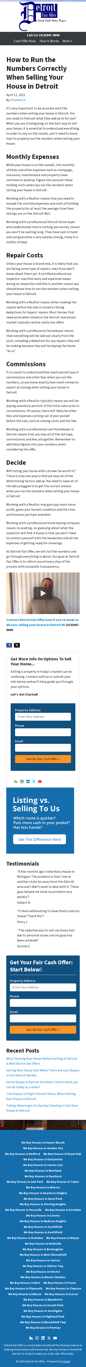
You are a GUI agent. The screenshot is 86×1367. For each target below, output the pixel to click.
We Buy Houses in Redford (22, 1154)
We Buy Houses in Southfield (43, 1227)
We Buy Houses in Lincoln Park (43, 1305)
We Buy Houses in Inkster (43, 1272)
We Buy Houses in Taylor (63, 1182)
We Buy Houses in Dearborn (43, 1176)
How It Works (49, 41)
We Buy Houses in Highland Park (43, 1317)
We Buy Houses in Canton (43, 1260)
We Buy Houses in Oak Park (25, 1182)
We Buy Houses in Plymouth (23, 1288)
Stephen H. (18, 100)
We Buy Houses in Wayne (62, 1238)
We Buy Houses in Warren (43, 1187)
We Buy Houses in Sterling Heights (43, 1204)
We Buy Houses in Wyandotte (43, 1300)
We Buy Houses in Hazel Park (43, 1199)
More (66, 41)
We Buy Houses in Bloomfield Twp (43, 1322)
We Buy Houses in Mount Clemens (43, 1277)
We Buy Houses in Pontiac (43, 1328)
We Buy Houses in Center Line (43, 1165)
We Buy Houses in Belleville (43, 1244)
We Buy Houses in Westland (43, 1171)
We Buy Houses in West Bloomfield (43, 1255)
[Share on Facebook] (9, 645)
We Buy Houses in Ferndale (63, 1210)
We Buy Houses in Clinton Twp (43, 1266)
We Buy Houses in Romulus (25, 1238)
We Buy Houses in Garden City (43, 1148)
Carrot (66, 1361)
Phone (19, 725)
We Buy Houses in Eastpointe (43, 1159)
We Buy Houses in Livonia (43, 1216)
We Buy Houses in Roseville (23, 1210)
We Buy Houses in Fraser (59, 1283)
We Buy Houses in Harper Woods (43, 1143)
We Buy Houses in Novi (25, 1283)
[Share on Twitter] (17, 645)
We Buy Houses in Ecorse (61, 1294)
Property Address (28, 710)
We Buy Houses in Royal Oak (62, 1154)
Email (20, 741)
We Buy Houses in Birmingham (43, 1249)
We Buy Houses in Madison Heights (43, 1221)
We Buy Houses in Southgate (43, 1311)
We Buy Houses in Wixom (24, 1294)
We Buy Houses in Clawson (63, 1288)
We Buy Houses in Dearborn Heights (43, 1193)
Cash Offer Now (25, 41)
